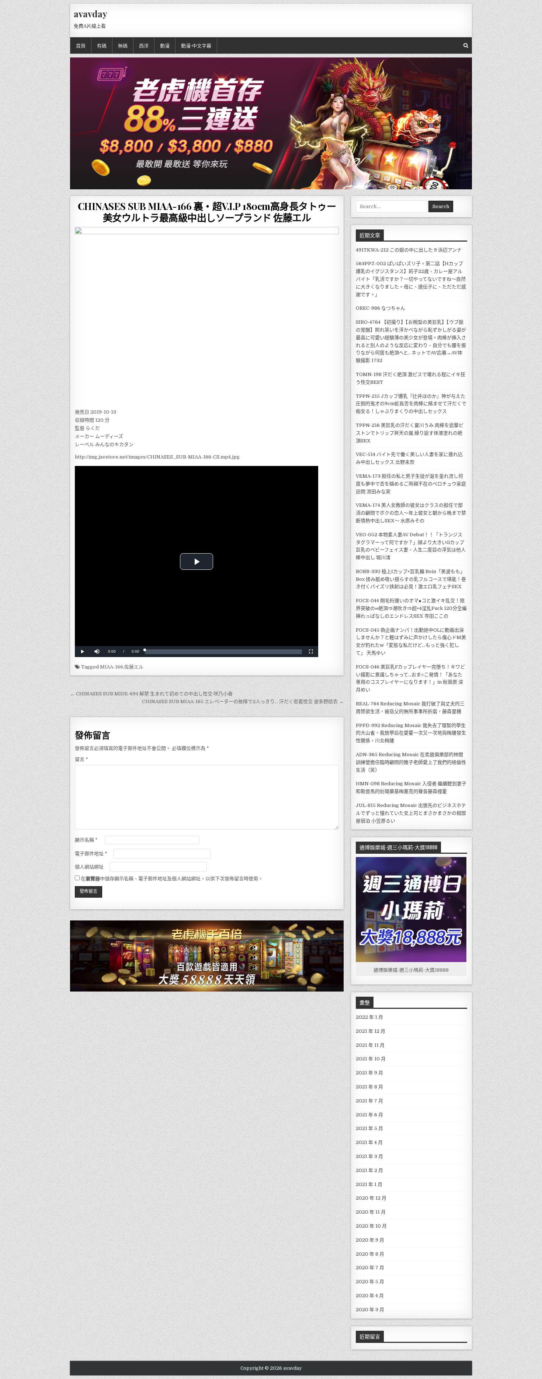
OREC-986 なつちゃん (380, 308)
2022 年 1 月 (369, 1017)
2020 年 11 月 (371, 1212)
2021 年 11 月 (370, 1045)
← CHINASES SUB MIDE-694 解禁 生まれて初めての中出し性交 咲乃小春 (151, 693)
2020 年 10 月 (371, 1226)
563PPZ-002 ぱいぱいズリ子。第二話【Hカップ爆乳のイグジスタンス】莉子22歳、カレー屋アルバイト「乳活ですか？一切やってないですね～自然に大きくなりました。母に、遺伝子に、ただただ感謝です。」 (411, 279)
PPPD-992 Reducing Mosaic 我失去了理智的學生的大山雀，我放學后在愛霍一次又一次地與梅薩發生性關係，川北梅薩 (411, 733)
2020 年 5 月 (370, 1281)
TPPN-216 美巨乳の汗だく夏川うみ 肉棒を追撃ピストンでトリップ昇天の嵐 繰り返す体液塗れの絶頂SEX (409, 432)
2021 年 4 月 (369, 1142)
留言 (81, 759)
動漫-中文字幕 (196, 45)
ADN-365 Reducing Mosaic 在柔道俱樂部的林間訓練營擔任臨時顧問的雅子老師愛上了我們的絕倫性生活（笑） (411, 762)
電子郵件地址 (91, 853)
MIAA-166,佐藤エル (121, 667)
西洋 (144, 45)
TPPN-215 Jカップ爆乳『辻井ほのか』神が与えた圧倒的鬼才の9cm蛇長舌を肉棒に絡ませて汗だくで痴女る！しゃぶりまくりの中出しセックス (411, 403)
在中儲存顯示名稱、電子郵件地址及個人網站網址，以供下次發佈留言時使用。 (172, 878)
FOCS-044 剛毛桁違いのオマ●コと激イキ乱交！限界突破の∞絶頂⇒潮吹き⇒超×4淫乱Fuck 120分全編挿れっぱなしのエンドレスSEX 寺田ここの (411, 608)
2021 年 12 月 (370, 1031)
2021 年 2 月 (369, 1170)
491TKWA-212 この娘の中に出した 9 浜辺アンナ (409, 250)
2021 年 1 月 (369, 1184)
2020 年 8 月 (370, 1254)
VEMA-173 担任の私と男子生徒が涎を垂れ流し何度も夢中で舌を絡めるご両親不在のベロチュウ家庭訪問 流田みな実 (411, 483)
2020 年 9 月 (370, 1240)
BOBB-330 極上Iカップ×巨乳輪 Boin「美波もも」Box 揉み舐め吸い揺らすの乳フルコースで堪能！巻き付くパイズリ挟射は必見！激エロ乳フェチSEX (411, 579)
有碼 (102, 45)
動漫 (165, 45)
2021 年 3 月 (369, 1156)
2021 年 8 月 (369, 1086)
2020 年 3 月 (370, 1309)
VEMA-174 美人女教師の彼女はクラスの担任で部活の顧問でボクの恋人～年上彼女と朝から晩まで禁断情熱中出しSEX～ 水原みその (411, 512)
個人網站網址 (89, 867)
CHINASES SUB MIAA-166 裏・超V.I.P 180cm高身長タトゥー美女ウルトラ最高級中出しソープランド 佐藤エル (207, 212)
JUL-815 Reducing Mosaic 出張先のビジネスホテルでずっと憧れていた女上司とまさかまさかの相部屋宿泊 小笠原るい (411, 813)
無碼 (123, 45)
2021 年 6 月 (369, 1114)
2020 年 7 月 (370, 1267)
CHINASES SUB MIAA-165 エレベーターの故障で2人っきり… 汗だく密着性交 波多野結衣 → (243, 701)
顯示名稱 (86, 840)
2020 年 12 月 (371, 1198)
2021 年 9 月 (369, 1073)
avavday (90, 14)
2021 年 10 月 (371, 1059)
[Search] (465, 45)
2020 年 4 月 (370, 1295)
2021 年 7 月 (369, 1100)
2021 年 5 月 (369, 1128)
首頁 (81, 45)
